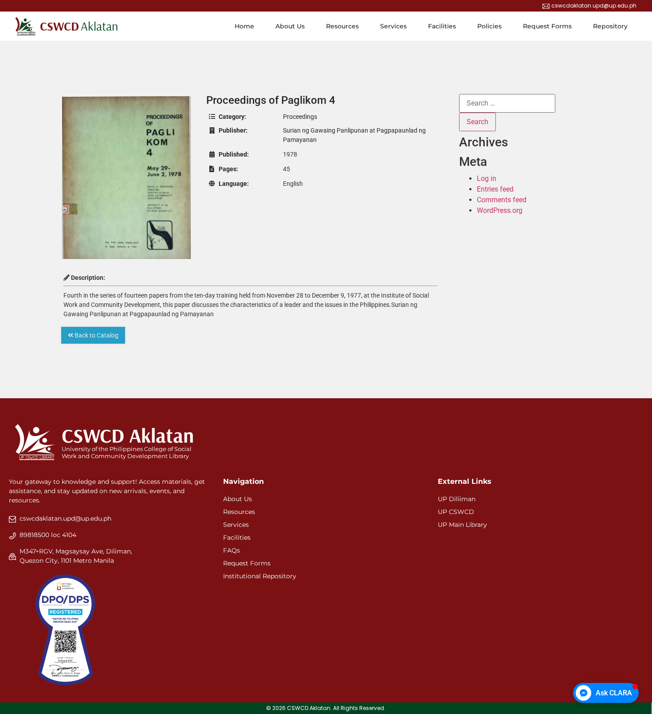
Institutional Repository (259, 576)
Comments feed (501, 200)
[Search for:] (507, 103)
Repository (610, 26)
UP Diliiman (456, 499)
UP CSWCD (456, 512)
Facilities (442, 26)
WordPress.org (499, 210)
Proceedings (300, 116)
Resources (342, 26)
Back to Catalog (95, 335)
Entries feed (495, 189)
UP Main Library (462, 525)
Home (244, 26)
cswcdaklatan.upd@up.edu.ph (65, 518)
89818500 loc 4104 (48, 535)
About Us (290, 26)
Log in (486, 178)
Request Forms (547, 26)
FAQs (231, 550)
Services (393, 26)
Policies (489, 26)
